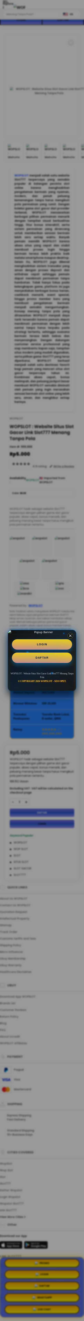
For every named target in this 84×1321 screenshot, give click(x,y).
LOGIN (42, 644)
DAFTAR (42, 657)
